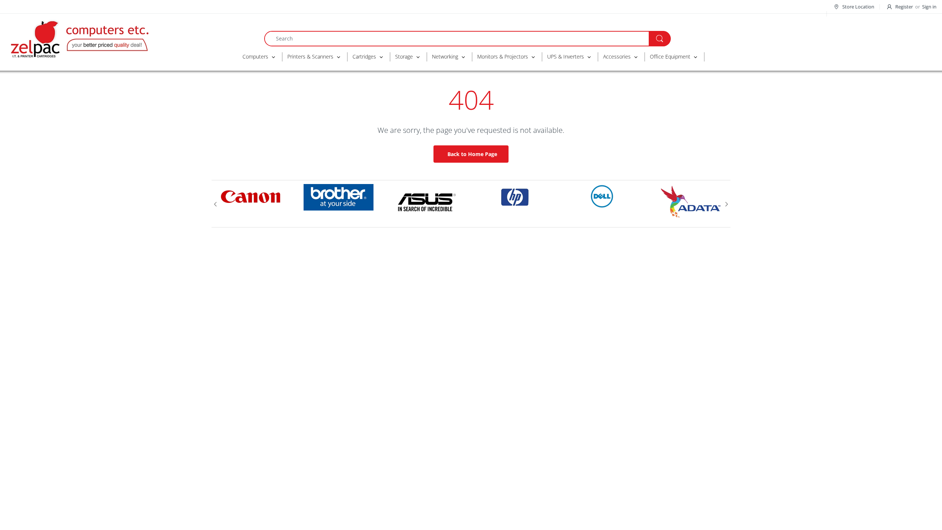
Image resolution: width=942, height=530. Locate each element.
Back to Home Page (472, 154)
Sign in (929, 6)
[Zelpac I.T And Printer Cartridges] (79, 37)
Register (904, 6)
